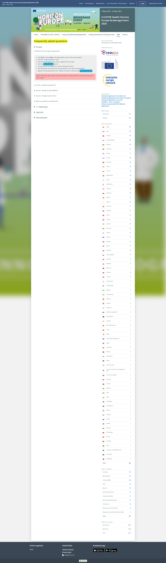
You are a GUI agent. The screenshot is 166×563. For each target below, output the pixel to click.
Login (51, 57)
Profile (39, 47)
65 (130, 500)
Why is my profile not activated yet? (47, 101)
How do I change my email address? (47, 90)
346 (130, 126)
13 (130, 250)
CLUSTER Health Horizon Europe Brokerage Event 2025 (20, 2)
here (42, 57)
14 (130, 241)
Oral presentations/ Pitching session (102, 34)
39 (130, 193)
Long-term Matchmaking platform (74, 34)
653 (130, 472)
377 (130, 476)
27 (130, 206)
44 (130, 171)
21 (130, 228)
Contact (125, 34)
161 (130, 135)
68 (130, 157)
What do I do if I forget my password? (48, 51)
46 (130, 166)
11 (130, 259)
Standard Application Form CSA (112, 100)
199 (130, 131)
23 (130, 215)
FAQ (118, 34)
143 (130, 140)
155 (130, 488)
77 (130, 153)
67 (130, 496)
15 (130, 237)
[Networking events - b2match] (68, 555)
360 (130, 480)
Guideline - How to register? (110, 102)
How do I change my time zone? (46, 96)
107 (130, 144)
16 (130, 508)
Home (36, 34)
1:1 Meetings (42, 107)
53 (130, 504)
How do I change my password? (46, 85)
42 (130, 175)
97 (130, 149)
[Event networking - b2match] (83, 561)
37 (130, 197)
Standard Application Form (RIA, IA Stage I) (116, 98)
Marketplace (41, 117)
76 (130, 492)
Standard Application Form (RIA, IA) (113, 96)
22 (130, 219)
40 (130, 184)
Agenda (39, 112)
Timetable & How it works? (50, 34)
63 (130, 162)
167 (130, 484)
